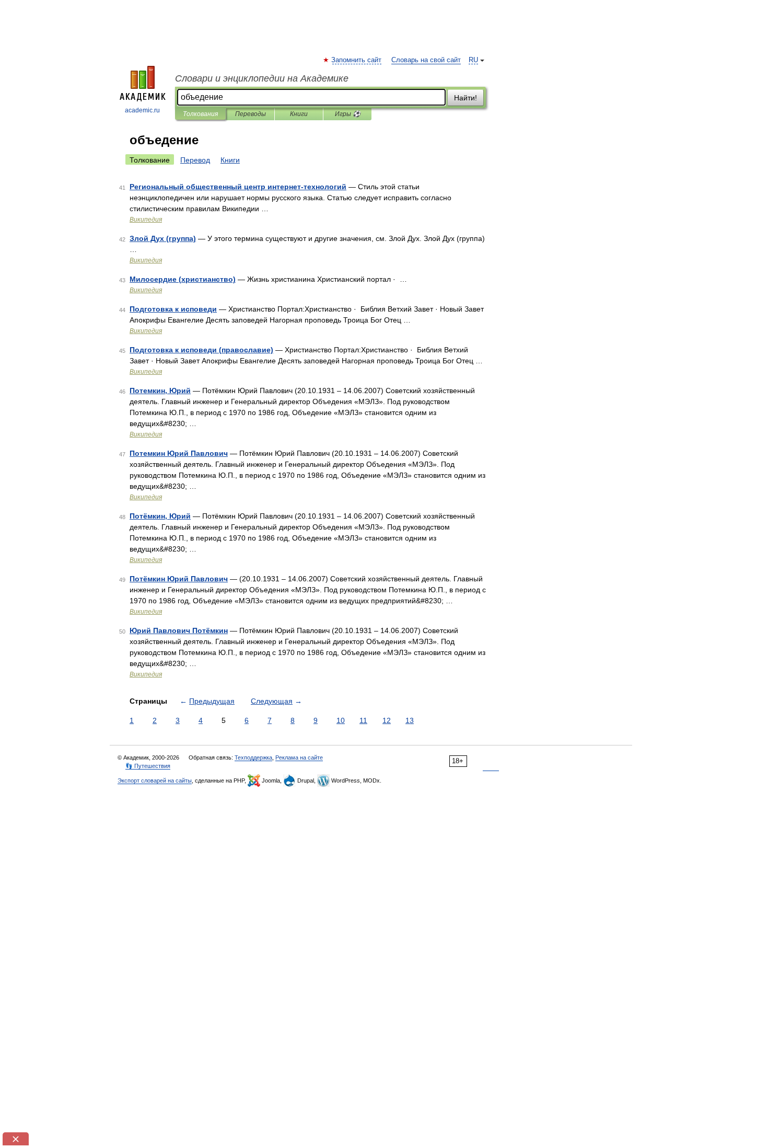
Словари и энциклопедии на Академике (261, 78)
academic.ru (142, 110)
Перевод (195, 160)
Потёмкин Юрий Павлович (179, 579)
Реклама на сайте (299, 757)
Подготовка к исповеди (173, 309)
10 (340, 720)
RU (473, 60)
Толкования (200, 114)
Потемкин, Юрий (160, 390)
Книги (299, 114)
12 (386, 720)
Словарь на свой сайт (426, 60)
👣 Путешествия (147, 766)
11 (363, 720)
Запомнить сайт (356, 60)
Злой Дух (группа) (163, 238)
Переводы (250, 114)
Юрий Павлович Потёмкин (179, 630)
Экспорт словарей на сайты (155, 780)
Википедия (146, 219)
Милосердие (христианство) (183, 279)
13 (409, 720)
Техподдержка (253, 757)
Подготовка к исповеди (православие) (201, 350)
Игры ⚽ (347, 114)
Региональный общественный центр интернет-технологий (238, 186)
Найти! (465, 98)
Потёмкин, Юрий (160, 516)
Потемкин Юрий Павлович (179, 453)
